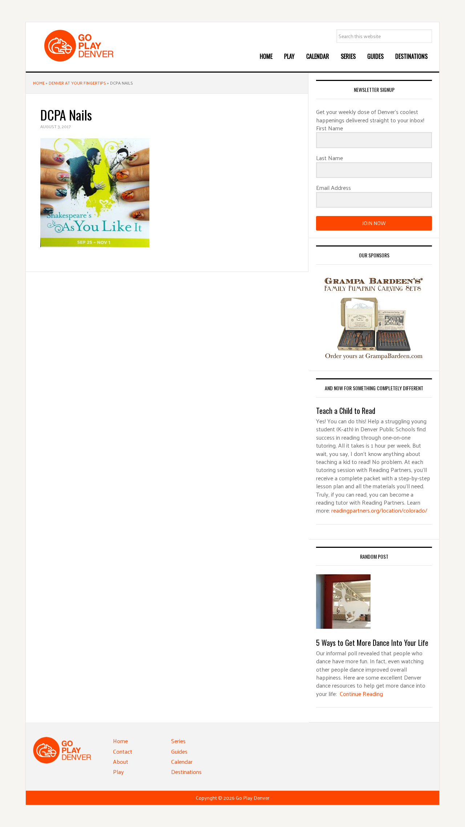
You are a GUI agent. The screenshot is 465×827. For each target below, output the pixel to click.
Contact (122, 751)
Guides (179, 751)
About (120, 761)
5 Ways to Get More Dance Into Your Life (372, 642)
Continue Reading (361, 693)
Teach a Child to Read (345, 410)
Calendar (182, 761)
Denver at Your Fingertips (77, 83)
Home (39, 83)
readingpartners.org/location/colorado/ (379, 510)
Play (118, 771)
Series (178, 741)
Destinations (186, 771)
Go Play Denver (87, 45)
